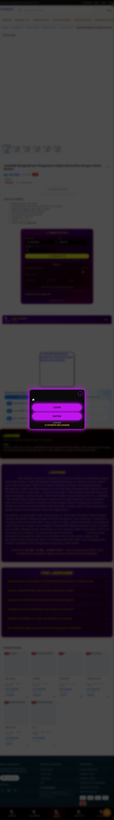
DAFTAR (57, 416)
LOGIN (57, 408)
